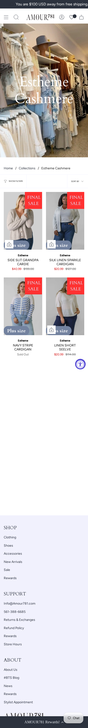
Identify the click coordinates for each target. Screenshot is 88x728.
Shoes (8, 546)
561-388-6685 (15, 612)
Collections (27, 168)
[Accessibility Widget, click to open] (80, 364)
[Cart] (81, 17)
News (8, 686)
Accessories (13, 554)
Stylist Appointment (18, 702)
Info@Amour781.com (19, 604)
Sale (7, 570)
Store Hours (13, 644)
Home (8, 168)
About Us (10, 670)
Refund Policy (14, 628)
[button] (16, 17)
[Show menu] (6, 17)
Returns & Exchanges (19, 620)
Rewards (10, 578)
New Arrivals (13, 562)
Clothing (10, 537)
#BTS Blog (11, 678)
